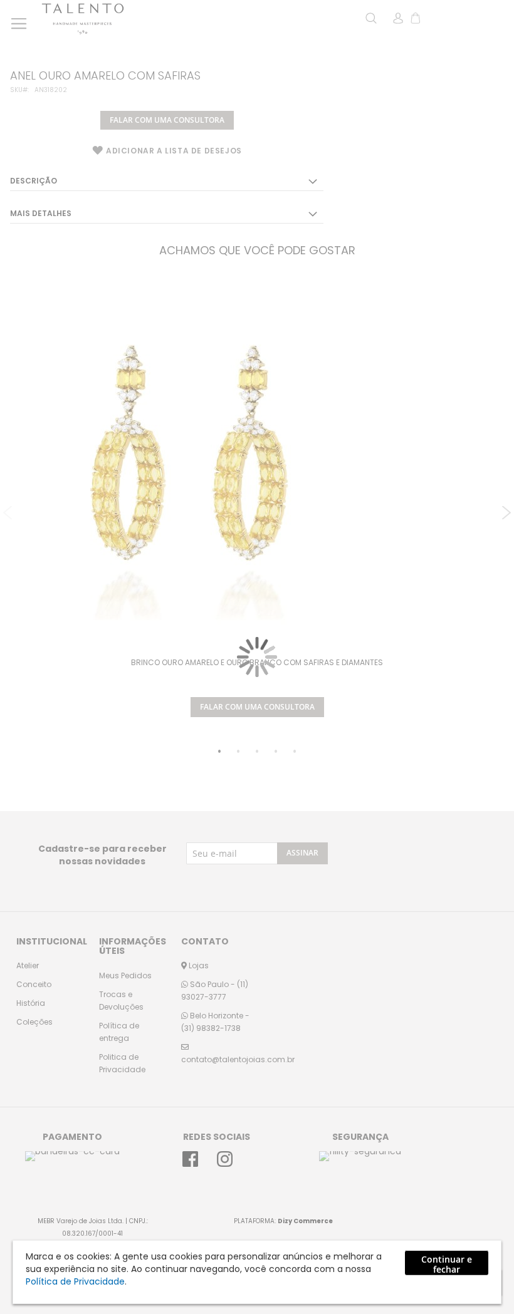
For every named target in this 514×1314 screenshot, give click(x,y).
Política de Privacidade (75, 1281)
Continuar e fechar (446, 1264)
